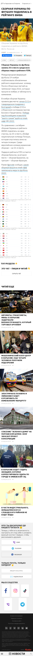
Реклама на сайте (16, 621)
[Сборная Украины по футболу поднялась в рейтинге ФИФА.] (16, 187)
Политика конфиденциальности (16, 623)
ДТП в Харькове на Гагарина (10, 3)
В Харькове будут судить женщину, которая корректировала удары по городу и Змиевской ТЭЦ (15, 473)
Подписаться (18, 577)
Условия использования (16, 616)
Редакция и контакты (16, 618)
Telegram (18, 548)
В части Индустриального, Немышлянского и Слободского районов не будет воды (14, 511)
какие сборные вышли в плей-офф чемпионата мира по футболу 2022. (15, 168)
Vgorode (10, 164)
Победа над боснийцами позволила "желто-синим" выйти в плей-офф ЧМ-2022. (15, 116)
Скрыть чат (16, 273)
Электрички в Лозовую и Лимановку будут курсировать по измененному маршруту (14, 397)
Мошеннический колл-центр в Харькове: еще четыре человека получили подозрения (16, 359)
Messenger (18, 554)
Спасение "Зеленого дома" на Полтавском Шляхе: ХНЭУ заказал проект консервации (16, 435)
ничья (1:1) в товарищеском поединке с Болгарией (16, 104)
